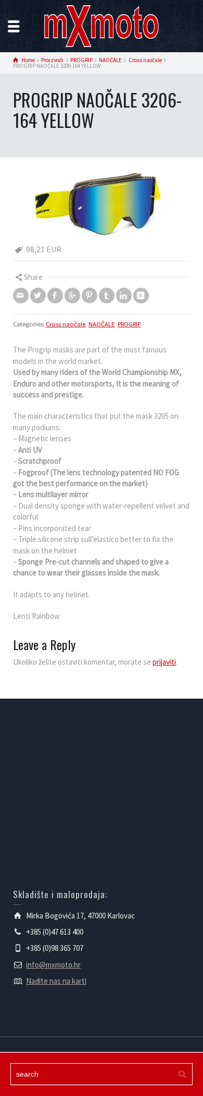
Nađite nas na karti (56, 981)
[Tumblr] (107, 295)
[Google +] (72, 295)
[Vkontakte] (141, 295)
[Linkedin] (124, 295)
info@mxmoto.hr (53, 965)
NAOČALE (101, 324)
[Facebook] (55, 295)
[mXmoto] (101, 25)
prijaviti (164, 662)
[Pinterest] (89, 295)
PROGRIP (129, 324)
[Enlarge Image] (101, 204)
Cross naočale (65, 324)
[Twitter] (38, 295)
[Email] (21, 295)
